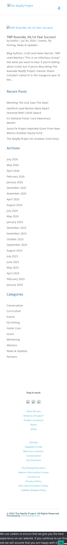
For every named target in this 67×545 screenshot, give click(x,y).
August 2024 (14, 205)
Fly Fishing (13, 322)
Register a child (33, 446)
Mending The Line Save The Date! (27, 102)
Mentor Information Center (33, 472)
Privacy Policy (34, 481)
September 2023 (17, 244)
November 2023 (16, 233)
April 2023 (13, 273)
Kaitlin (14, 40)
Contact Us (33, 476)
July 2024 (12, 210)
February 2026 (16, 176)
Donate (33, 442)
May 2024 (13, 216)
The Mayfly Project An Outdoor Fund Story (33, 138)
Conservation (15, 305)
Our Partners (33, 460)
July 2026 (12, 159)
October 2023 (15, 239)
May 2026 (13, 165)
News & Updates (27, 45)
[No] (65, 543)
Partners (12, 356)
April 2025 (13, 199)
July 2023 (12, 256)
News (33, 424)
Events (43, 40)
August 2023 (14, 250)
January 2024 (15, 222)
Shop (33, 429)
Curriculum (14, 311)
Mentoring (13, 339)
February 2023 (16, 279)
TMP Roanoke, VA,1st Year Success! (31, 37)
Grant (10, 334)
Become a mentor (33, 451)
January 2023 (15, 284)
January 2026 (15, 182)
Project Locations (33, 420)
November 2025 (16, 193)
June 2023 (13, 262)
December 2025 (16, 188)
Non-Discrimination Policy (33, 485)
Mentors (12, 345)
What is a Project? (33, 415)
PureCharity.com (30, 515)
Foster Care (14, 328)
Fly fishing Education (33, 468)
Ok (61, 542)
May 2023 (13, 267)
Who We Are (33, 411)
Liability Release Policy (33, 490)
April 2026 (13, 170)
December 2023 (16, 227)
